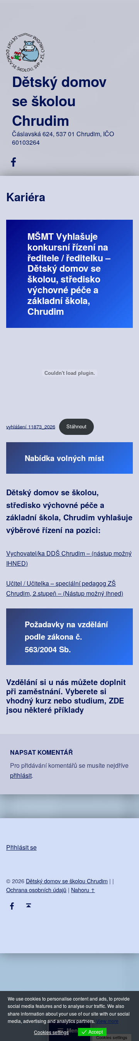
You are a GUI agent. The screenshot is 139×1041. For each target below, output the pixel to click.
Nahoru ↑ (83, 890)
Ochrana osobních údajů (36, 890)
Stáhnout (76, 426)
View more (107, 1021)
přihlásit (21, 775)
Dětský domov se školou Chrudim (59, 100)
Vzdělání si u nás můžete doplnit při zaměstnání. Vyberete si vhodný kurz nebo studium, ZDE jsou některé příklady (66, 695)
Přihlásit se (21, 847)
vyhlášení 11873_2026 (30, 426)
